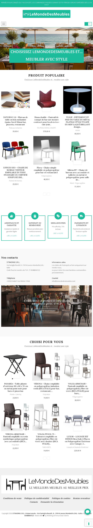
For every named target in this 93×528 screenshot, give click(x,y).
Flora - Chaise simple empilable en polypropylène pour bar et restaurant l (46, 170)
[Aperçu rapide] (18, 110)
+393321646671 (12, 281)
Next (91, 48)
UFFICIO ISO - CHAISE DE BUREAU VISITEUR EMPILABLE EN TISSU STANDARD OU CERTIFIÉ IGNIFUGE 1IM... (15, 172)
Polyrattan (15, 445)
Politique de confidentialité (36, 498)
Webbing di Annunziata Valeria (58, 515)
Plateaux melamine (15, 128)
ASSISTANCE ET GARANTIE (11, 224)
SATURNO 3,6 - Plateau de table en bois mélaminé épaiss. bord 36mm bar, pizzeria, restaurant (15, 121)
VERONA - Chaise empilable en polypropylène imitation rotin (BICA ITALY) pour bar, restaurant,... (47, 387)
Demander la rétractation (51, 502)
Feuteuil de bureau (15, 181)
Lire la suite (11, 236)
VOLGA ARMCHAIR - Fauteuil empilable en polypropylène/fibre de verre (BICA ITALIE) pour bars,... (77, 388)
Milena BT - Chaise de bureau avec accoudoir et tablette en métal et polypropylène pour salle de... (77, 175)
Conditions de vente (12, 498)
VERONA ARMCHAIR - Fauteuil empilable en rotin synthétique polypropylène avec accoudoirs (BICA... (15, 438)
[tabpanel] (46, 48)
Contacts (34, 502)
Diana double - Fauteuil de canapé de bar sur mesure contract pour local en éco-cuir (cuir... (46, 121)
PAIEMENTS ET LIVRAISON (81, 224)
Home (77, 130)
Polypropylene (47, 176)
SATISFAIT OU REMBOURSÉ (35, 224)
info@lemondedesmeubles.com (63, 281)
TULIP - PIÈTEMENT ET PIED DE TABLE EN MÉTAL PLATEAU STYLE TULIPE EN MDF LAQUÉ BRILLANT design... (77, 122)
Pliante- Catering (15, 394)
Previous (2, 48)
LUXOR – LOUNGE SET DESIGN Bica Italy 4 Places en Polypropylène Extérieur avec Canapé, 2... (77, 440)
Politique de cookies (61, 498)
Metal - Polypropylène (77, 183)
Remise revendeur (81, 498)
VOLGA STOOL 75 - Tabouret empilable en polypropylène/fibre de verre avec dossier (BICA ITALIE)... (46, 439)
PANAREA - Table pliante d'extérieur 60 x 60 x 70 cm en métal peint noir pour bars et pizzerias (15, 387)
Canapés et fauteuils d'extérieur (77, 447)
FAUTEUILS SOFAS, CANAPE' (46, 128)
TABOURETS (46, 447)
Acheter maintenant (46, 311)
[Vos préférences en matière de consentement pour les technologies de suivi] (88, 523)
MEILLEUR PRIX (58, 223)
